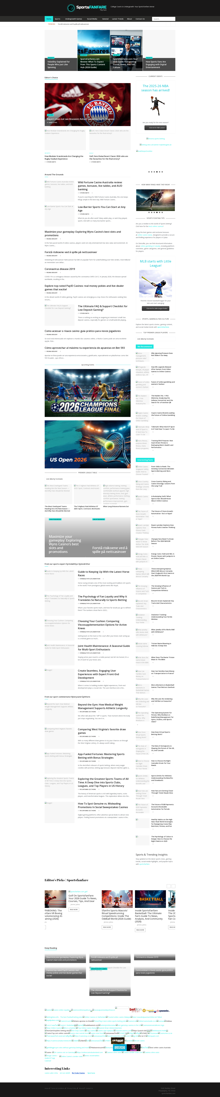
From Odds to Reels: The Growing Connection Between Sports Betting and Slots (162, 468)
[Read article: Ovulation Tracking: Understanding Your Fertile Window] (143, 618)
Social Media (92, 19)
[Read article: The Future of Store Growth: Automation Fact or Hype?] (143, 515)
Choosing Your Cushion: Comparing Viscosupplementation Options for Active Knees (102, 624)
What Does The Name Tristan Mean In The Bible (162, 658)
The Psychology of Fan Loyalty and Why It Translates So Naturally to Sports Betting (102, 598)
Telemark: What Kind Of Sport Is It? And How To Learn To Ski (163, 428)
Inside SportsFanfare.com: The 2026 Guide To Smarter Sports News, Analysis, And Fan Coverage (126, 914)
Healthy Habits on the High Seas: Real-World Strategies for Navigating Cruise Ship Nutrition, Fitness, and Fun (162, 822)
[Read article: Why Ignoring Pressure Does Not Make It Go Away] (143, 357)
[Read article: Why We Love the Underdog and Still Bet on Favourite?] (143, 703)
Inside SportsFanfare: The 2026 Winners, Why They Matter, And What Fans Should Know (158, 899)
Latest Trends (117, 19)
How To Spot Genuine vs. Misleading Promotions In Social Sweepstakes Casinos (103, 805)
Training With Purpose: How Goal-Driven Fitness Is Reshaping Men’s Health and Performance (162, 444)
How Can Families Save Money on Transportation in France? (162, 672)
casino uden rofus (51, 1073)
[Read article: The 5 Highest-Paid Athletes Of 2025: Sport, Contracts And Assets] (87, 494)
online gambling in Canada (150, 246)
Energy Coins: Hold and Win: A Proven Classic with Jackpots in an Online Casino (163, 556)
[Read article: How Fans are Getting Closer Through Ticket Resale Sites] (143, 794)
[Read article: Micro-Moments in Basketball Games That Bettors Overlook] (143, 689)
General (105, 19)
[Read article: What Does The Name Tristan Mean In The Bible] (143, 661)
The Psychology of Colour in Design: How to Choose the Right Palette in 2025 (162, 838)
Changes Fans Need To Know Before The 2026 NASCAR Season (162, 541)
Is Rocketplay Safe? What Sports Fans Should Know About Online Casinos (161, 498)
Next (178, 159)
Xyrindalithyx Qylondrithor (90, 579)
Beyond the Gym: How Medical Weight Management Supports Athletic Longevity (103, 706)
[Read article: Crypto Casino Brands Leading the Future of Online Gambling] (143, 417)
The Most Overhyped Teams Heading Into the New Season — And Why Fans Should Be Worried (57, 508)
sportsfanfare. (144, 864)
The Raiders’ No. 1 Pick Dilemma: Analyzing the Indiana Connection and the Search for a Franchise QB (162, 399)
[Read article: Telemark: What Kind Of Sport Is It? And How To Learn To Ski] (143, 430)
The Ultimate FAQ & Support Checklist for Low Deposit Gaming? (102, 307)
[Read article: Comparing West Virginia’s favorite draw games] (59, 738)
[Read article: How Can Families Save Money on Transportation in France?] (143, 675)
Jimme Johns (53, 122)
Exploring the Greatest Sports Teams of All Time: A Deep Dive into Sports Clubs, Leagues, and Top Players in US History (103, 782)
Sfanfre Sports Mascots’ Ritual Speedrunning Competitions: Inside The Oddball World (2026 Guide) (59, 914)
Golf (91, 153)
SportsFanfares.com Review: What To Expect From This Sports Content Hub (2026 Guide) (92, 63)
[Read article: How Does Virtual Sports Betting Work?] (143, 736)
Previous (133, 159)
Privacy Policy (72, 1088)
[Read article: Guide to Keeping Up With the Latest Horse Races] (59, 580)
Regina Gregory (52, 239)
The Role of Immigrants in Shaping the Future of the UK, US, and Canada (162, 748)
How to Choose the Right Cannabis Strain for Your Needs (161, 763)
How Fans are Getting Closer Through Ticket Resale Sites (162, 792)
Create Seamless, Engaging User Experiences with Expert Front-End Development (98, 674)
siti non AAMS (65, 1073)
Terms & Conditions (58, 1088)
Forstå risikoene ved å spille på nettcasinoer (71, 252)
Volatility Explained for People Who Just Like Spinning (59, 64)
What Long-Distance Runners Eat (116, 506)
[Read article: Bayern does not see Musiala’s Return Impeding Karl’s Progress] (88, 104)
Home (49, 19)
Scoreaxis (59, 479)
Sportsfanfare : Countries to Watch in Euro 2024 (74, 24)
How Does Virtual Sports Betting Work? (160, 733)
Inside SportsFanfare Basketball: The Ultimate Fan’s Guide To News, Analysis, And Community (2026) (92, 916)
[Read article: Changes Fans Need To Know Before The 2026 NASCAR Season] (143, 543)
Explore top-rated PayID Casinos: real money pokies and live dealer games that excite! (64, 973)
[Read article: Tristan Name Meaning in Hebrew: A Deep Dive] (143, 647)
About (129, 19)
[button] (173, 886)
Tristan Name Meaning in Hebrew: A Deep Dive (161, 644)
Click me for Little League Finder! (156, 308)
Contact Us (140, 19)
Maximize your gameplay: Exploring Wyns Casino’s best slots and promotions (65, 544)
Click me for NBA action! (157, 128)
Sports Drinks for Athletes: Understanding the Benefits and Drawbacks (162, 778)
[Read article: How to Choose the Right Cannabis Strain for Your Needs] (143, 765)
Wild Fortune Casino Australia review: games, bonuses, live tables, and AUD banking (100, 186)
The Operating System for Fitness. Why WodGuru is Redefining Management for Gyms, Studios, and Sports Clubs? (162, 717)
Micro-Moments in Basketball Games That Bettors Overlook (162, 686)
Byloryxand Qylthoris (88, 711)
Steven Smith (51, 162)
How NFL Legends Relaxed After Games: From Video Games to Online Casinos (161, 369)
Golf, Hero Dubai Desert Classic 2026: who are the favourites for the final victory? (108, 157)
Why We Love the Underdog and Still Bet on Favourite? (161, 700)
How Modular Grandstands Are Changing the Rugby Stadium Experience (64, 157)
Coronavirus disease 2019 (60, 269)
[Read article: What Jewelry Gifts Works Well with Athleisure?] (143, 633)
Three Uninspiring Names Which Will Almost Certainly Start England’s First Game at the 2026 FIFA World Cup (162, 572)
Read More (50, 927)
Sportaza (91, 1073)
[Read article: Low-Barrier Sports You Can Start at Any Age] (59, 215)
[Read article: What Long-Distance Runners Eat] (117, 494)
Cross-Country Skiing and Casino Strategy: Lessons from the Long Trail (163, 483)
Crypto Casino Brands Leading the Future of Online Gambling (163, 414)
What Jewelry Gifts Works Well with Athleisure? (163, 630)
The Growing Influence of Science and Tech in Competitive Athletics (161, 588)
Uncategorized (55, 519)
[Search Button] (173, 19)
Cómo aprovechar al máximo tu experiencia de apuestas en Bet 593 (85, 347)
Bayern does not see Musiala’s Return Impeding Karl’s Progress (80, 119)
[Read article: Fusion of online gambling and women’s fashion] (143, 386)
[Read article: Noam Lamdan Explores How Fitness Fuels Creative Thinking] (143, 529)
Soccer (50, 115)
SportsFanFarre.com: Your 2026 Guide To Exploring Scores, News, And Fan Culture (125, 63)
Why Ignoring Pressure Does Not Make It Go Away (162, 354)
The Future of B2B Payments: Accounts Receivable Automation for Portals (162, 806)
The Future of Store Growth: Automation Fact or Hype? (162, 512)
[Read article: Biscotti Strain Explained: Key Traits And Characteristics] (143, 605)
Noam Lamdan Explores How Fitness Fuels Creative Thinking (163, 526)
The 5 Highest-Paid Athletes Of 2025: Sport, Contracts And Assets (87, 507)
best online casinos (156, 226)
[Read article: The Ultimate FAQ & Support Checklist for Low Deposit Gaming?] (59, 315)
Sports (57, 19)
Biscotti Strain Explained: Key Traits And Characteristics (162, 602)
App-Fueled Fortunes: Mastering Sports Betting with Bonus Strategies (101, 755)
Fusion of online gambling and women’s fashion (163, 383)
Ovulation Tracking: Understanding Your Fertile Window (161, 617)
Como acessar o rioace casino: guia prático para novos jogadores (83, 331)
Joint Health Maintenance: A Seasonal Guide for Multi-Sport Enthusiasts (104, 647)
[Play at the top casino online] (159, 1047)
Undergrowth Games (73, 19)
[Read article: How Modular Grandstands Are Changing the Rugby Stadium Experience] (65, 140)
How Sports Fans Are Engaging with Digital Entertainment (156, 64)
